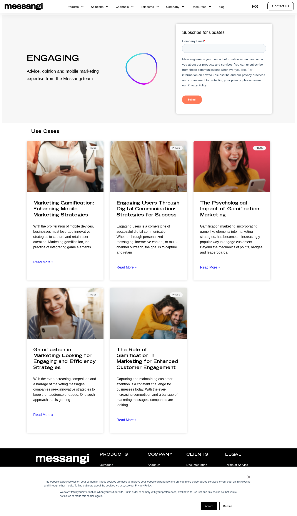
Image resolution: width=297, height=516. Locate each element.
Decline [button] (227, 506)
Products (73, 6)
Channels (122, 6)
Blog (222, 6)
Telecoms (147, 6)
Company (172, 6)
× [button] (248, 475)
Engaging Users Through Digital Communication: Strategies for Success (148, 209)
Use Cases (45, 132)
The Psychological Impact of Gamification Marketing (229, 209)
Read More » (43, 262)
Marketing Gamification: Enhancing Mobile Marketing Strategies (63, 209)
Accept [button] (209, 506)
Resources (199, 6)
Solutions (97, 6)
